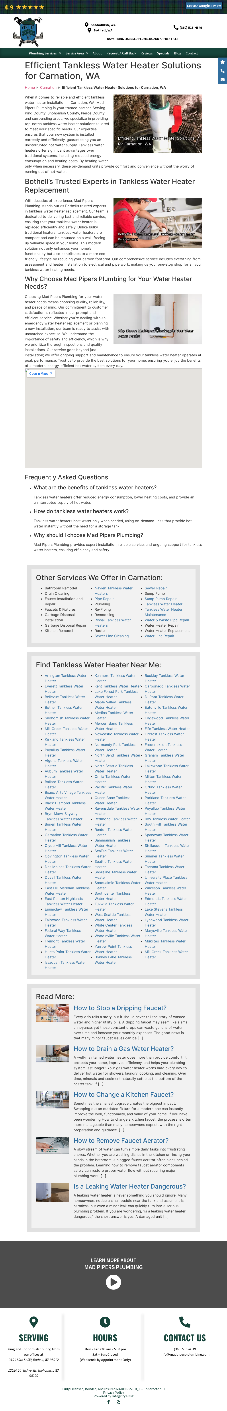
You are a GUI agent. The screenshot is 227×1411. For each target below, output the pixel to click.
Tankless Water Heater (163, 604)
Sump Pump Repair (161, 598)
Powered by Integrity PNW (114, 1396)
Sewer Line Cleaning (112, 636)
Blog (177, 53)
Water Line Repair (159, 636)
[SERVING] (33, 1322)
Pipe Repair (104, 598)
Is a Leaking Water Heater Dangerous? (130, 1186)
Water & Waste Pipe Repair (167, 620)
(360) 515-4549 (185, 1349)
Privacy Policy (113, 1392)
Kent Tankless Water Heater (118, 686)
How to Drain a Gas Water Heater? (124, 1048)
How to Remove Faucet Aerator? (121, 1140)
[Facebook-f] (108, 1402)
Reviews (147, 53)
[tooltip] (222, 79)
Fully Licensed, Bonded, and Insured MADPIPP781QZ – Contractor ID (113, 1389)
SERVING (34, 1337)
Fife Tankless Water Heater (167, 728)
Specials (163, 53)
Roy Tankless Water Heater (167, 819)
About (97, 53)
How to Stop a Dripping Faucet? (120, 1008)
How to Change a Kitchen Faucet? (124, 1094)
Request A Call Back (121, 53)
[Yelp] (118, 1402)
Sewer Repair (156, 588)
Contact (192, 53)
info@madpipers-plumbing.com (184, 1354)
